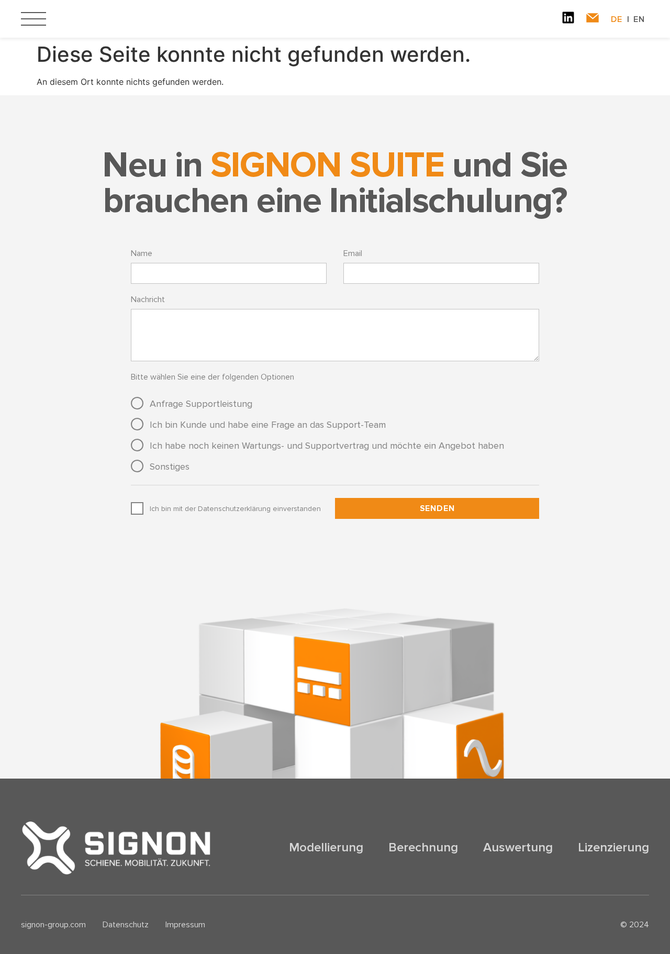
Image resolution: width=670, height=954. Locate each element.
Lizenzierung (613, 847)
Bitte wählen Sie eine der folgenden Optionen (212, 377)
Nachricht (148, 299)
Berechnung (423, 847)
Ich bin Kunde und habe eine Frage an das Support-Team (268, 424)
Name (141, 253)
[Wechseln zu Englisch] (639, 19)
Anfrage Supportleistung (201, 403)
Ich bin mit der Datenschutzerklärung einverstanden (235, 508)
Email (352, 253)
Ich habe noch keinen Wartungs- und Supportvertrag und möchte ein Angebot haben (327, 445)
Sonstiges (169, 466)
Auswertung (518, 847)
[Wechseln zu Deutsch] (622, 19)
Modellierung (326, 847)
